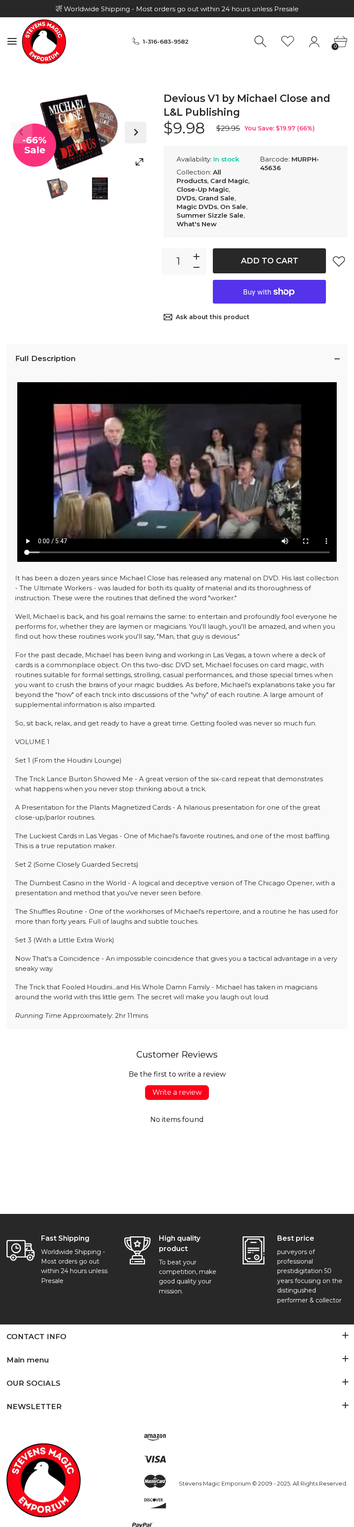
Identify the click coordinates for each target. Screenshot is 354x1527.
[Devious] (57, 188)
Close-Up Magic (203, 189)
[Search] (261, 42)
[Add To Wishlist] (339, 261)
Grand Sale (216, 198)
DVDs (186, 198)
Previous (21, 132)
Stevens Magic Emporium (215, 1483)
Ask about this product (213, 317)
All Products (199, 176)
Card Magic (229, 181)
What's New (197, 224)
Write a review (177, 1092)
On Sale (233, 207)
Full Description (45, 358)
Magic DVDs (197, 207)
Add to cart (269, 261)
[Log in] (314, 42)
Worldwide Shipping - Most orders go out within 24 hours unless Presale (180, 9)
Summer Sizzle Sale (210, 215)
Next (135, 132)
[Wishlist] (288, 42)
